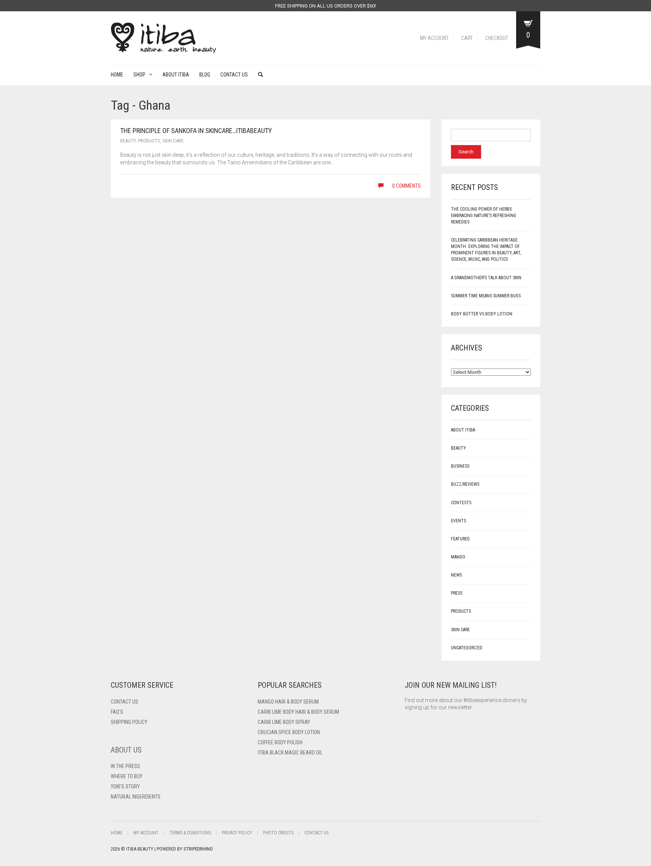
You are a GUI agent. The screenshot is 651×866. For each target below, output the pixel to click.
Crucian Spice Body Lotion (289, 732)
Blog (204, 75)
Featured (460, 539)
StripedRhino (198, 849)
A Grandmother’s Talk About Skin (486, 277)
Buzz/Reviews (465, 484)
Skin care (172, 141)
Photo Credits (278, 832)
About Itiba (175, 75)
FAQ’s (117, 712)
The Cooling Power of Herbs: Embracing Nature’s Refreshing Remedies (483, 216)
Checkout (496, 38)
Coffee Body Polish (280, 742)
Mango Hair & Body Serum (288, 702)
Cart (467, 38)
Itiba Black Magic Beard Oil (290, 753)
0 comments (406, 186)
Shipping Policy (129, 722)
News (456, 575)
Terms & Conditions (190, 832)
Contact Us (234, 75)
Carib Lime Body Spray (284, 722)
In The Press (125, 766)
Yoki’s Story (125, 786)
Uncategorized (466, 647)
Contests (461, 502)
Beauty (128, 141)
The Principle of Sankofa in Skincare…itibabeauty (196, 131)
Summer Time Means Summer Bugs (486, 295)
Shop (139, 75)
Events (458, 520)
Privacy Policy (237, 832)
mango (458, 557)
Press (456, 593)
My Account (434, 38)
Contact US (124, 702)
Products (149, 141)
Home (117, 75)
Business (460, 466)
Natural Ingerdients (135, 797)
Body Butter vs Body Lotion (481, 314)
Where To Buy (126, 776)
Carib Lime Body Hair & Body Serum (298, 712)
